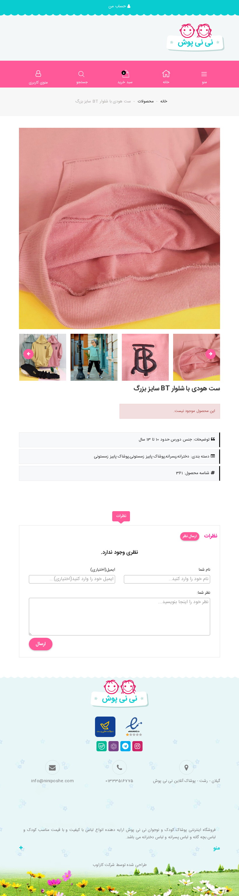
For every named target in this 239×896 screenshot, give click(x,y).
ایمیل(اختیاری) (102, 570)
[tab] (121, 516)
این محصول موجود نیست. (194, 411)
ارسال (41, 644)
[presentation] (28, 354)
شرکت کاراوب (104, 865)
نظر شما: (203, 593)
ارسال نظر (190, 536)
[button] (119, 6)
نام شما (204, 570)
